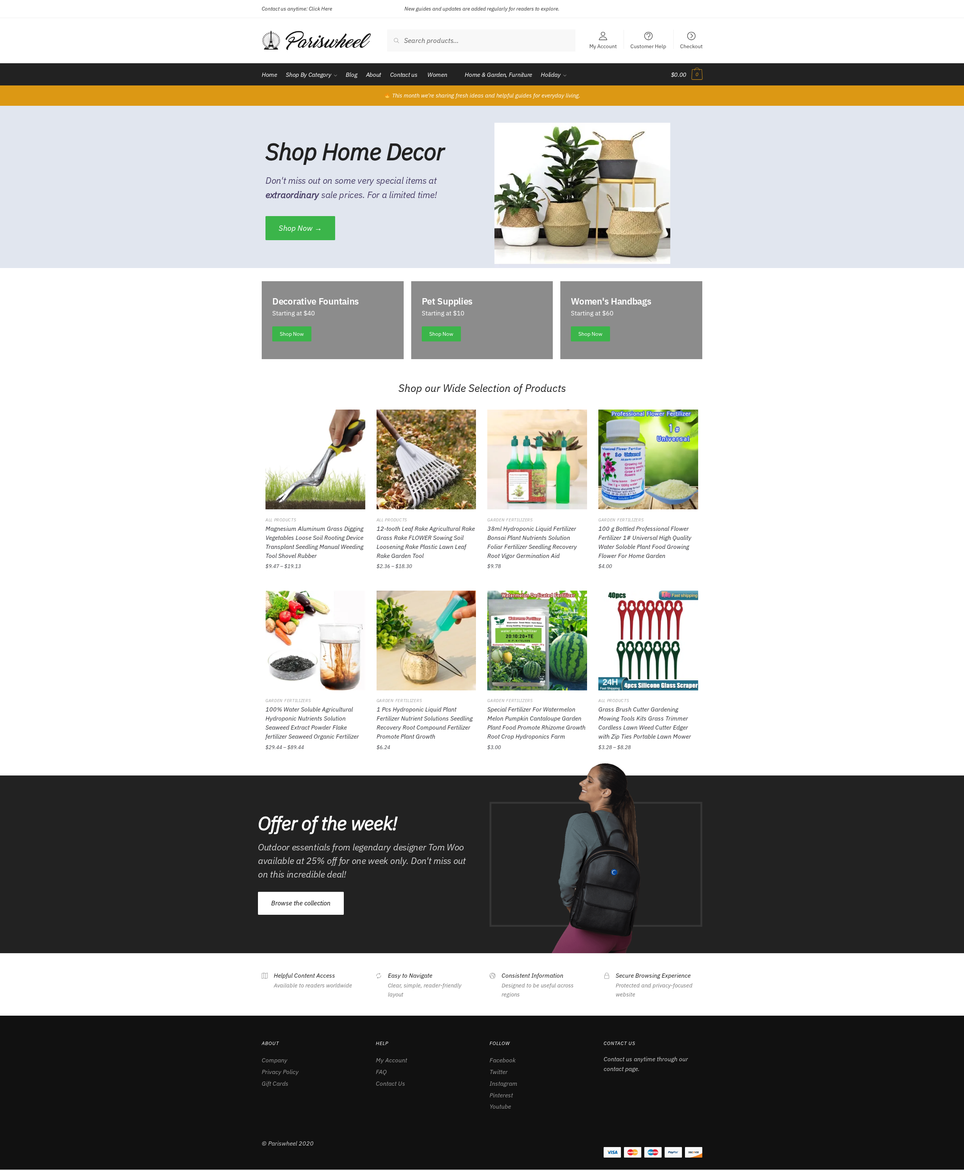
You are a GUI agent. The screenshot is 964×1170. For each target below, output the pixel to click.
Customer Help (648, 46)
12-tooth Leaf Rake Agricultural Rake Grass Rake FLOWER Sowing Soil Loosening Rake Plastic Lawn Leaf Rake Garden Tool (426, 542)
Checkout (691, 46)
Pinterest (501, 1095)
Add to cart (537, 583)
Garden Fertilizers (510, 520)
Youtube (500, 1106)
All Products (280, 520)
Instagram (503, 1083)
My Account (603, 46)
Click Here (320, 8)
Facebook (503, 1060)
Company (274, 1060)
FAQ (381, 1072)
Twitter (499, 1072)
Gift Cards (275, 1083)
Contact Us (390, 1083)
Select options (315, 583)
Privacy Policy (280, 1072)
